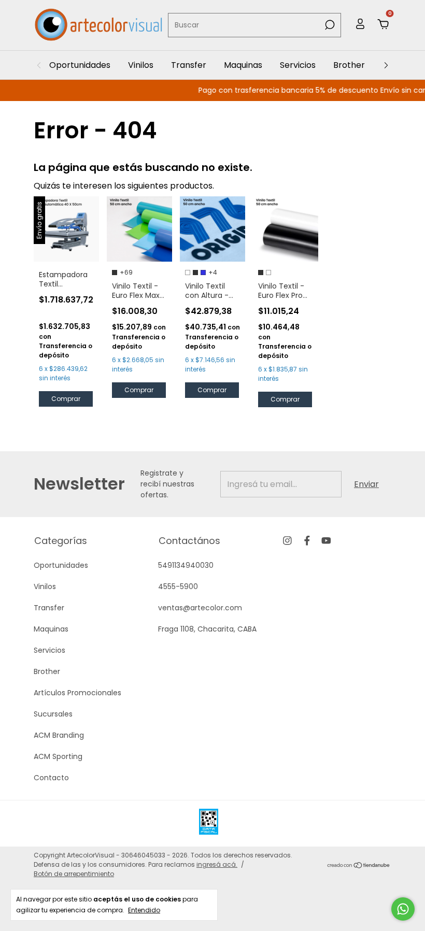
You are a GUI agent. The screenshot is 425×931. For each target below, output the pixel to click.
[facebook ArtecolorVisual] (307, 540)
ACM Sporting (58, 756)
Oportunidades (79, 65)
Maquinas (243, 65)
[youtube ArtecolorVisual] (326, 540)
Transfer (188, 65)
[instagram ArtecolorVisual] (287, 540)
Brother (349, 65)
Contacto (51, 777)
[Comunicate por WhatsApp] (403, 909)
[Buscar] (328, 25)
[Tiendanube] (359, 866)
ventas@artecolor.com (200, 608)
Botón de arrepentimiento (74, 873)
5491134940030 (186, 565)
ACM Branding (59, 735)
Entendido (144, 910)
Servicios (298, 65)
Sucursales (53, 714)
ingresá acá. (216, 864)
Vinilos (140, 65)
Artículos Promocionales (77, 692)
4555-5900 (178, 586)
